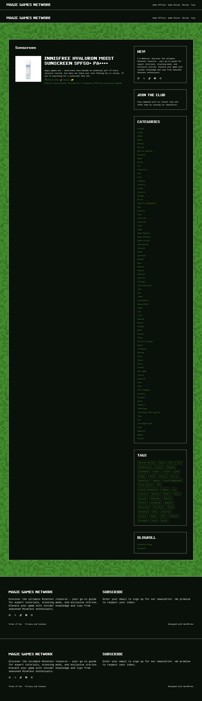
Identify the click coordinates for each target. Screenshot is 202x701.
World (164, 520)
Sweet (153, 516)
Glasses (141, 248)
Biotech (141, 155)
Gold (139, 252)
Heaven (140, 270)
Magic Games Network (29, 5)
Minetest (141, 548)
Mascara (155, 494)
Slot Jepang (143, 390)
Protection (87, 83)
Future (167, 471)
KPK (159, 485)
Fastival (141, 218)
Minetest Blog (144, 544)
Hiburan (141, 274)
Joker (140, 296)
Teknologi (142, 408)
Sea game (141, 371)
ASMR (139, 136)
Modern (167, 494)
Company (141, 181)
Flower (156, 471)
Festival (141, 222)
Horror (174, 476)
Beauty (67, 80)
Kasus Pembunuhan (172, 480)
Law (139, 311)
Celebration (145, 467)
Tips (139, 416)
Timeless (173, 516)
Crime (140, 188)
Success (142, 516)
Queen (140, 345)
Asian (140, 132)
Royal (140, 360)
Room (139, 356)
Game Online (143, 240)
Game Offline (144, 237)
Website (141, 431)
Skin (139, 386)
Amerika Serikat (147, 462)
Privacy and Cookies (35, 624)
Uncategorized (144, 423)
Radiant (168, 502)
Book (139, 158)
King (139, 308)
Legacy (165, 489)
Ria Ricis (159, 507)
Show (139, 382)
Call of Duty (174, 462)
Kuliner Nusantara (148, 489)
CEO (139, 173)
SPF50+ (96, 83)
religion (141, 349)
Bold (161, 462)
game (177, 471)
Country (141, 184)
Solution (165, 511)
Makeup (140, 319)
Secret (140, 375)
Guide (152, 476)
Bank (139, 140)
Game (139, 229)
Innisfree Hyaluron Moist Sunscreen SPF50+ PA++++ (79, 61)
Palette (167, 498)
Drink (140, 199)
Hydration (63, 83)
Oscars (140, 334)
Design (140, 196)
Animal (140, 128)
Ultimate (118, 83)
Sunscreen (109, 83)
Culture (141, 192)
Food (139, 226)
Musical (142, 498)
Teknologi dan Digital (149, 412)
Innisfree (72, 83)
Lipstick (143, 494)
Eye (139, 207)
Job (139, 293)
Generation (142, 244)
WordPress (188, 624)
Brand (140, 162)
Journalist (142, 300)
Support (141, 405)
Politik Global (145, 341)
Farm (139, 214)
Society (141, 394)
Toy (139, 420)
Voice (154, 520)
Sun (102, 83)
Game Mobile (143, 233)
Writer (140, 438)
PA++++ (79, 83)
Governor (141, 255)
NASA (139, 330)
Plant (140, 338)
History (141, 278)
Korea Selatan (146, 485)
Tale (162, 516)
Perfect (142, 502)
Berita (140, 147)
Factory (141, 211)
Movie (140, 323)
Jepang (156, 480)
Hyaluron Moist (51, 83)
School (140, 367)
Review (140, 352)
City (139, 177)
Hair (139, 263)
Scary (140, 364)
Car (139, 166)
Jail (139, 289)
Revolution (144, 507)
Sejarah (141, 379)
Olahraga (155, 498)
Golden (142, 476)
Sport (140, 401)
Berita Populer (145, 151)
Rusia (171, 507)
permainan (156, 502)
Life (139, 315)
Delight (171, 467)
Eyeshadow (144, 471)
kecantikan (142, 304)
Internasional (144, 285)
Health (140, 267)
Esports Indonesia (146, 203)
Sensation (144, 511)
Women (140, 435)
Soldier (141, 397)
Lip (174, 489)
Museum (140, 326)
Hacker (140, 259)
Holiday (141, 282)
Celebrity (142, 169)
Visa (139, 427)
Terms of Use (15, 624)
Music (177, 494)
